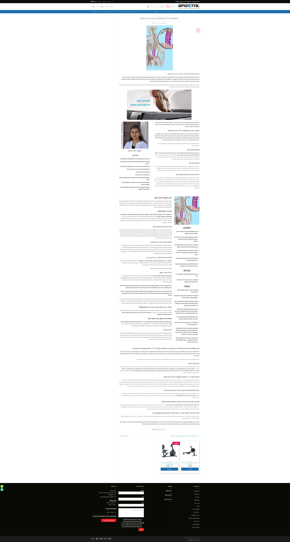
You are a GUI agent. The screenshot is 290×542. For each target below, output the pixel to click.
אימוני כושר (159, 16)
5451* (177, 1)
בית (112, 1)
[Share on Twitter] (162, 429)
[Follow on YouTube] (91, 1)
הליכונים (182, 12)
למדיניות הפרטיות (128, 523)
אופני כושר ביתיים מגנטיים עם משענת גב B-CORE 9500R (169, 463)
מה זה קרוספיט (125, 436)
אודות (109, 1)
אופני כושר (168, 12)
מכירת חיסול (195, 12)
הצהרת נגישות (168, 495)
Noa (154, 23)
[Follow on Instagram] (94, 1)
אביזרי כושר (113, 12)
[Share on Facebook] (165, 429)
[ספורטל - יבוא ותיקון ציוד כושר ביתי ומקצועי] (188, 6)
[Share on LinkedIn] (153, 429)
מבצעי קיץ (188, 12)
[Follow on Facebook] (96, 1)
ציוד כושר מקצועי (136, 12)
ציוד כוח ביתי (145, 12)
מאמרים (170, 486)
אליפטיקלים (175, 12)
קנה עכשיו (190, 469)
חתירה (162, 12)
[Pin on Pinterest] (156, 429)
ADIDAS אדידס (155, 12)
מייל (143, 496)
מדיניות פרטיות (168, 499)
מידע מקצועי (169, 491)
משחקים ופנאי (105, 12)
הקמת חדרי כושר (95, 12)
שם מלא (142, 490)
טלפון (143, 503)
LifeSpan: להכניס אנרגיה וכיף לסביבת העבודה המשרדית (183, 436)
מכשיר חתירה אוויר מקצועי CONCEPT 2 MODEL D (190, 463)
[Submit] (148, 6)
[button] (171, 6)
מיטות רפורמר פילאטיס (124, 12)
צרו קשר (104, 1)
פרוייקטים (99, 1)
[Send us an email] (92, 1)
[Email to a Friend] (159, 429)
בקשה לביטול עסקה (109, 520)
